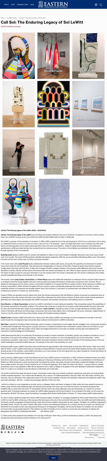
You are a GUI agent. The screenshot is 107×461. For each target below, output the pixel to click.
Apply (6, 5)
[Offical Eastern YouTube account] (22, 432)
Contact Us (56, 425)
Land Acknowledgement (70, 433)
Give (32, 5)
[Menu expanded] (96, 5)
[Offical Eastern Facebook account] (2, 432)
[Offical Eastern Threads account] (12, 432)
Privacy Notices (97, 428)
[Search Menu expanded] (101, 5)
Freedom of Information (94, 430)
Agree (53, 458)
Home (2, 18)
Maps (65, 425)
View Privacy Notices (53, 454)
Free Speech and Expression (70, 430)
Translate (101, 437)
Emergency (84, 425)
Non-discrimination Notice (93, 433)
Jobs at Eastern (97, 425)
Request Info (22, 5)
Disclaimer (71, 428)
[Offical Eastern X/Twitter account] (18, 432)
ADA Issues (73, 425)
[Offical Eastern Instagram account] (5, 432)
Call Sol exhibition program (11, 26)
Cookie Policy (83, 428)
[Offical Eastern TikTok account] (15, 432)
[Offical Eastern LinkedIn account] (8, 432)
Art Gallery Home (11, 18)
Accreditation (59, 428)
